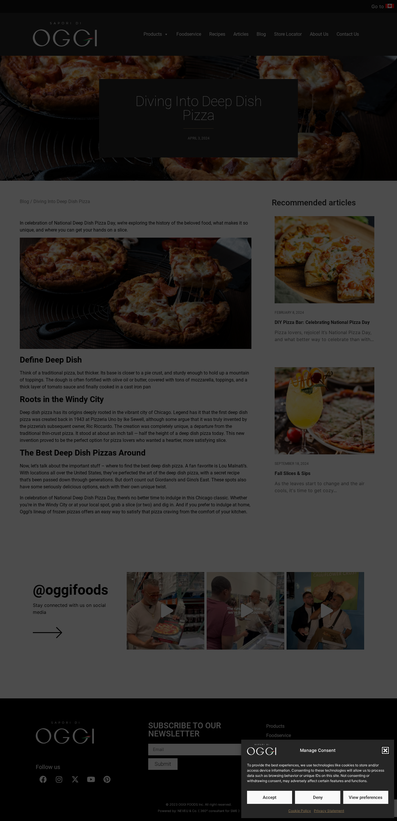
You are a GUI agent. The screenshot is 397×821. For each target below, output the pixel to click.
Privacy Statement (329, 811)
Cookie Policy (299, 811)
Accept (269, 797)
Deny (318, 797)
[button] (385, 750)
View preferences (365, 797)
